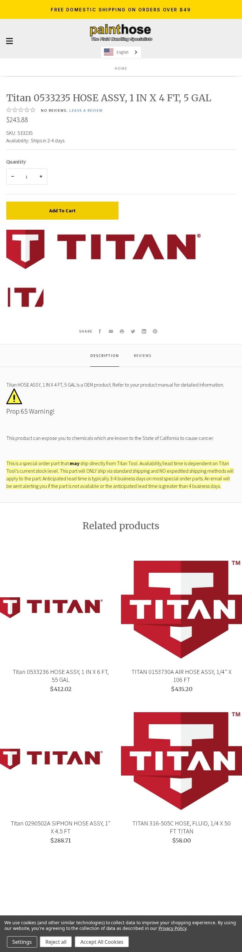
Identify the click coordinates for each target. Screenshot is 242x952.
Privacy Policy (172, 928)
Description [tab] (104, 355)
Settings (22, 941)
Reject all (55, 941)
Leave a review (86, 110)
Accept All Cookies (102, 941)
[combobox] (121, 52)
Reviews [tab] (143, 355)
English (123, 52)
